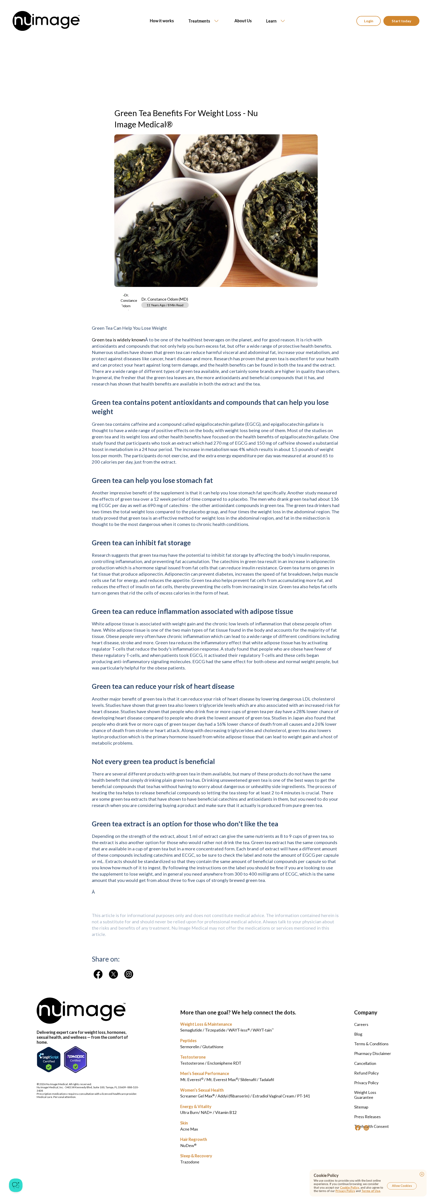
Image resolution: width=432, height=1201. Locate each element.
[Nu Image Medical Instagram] (366, 1127)
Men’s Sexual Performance (204, 1073)
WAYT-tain (263, 1029)
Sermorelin (189, 1046)
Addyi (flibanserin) (234, 1095)
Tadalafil (266, 1079)
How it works (162, 20)
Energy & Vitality (196, 1106)
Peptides (188, 1040)
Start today (401, 21)
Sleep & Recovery (196, 1155)
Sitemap (361, 1106)
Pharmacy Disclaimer (372, 1053)
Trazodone (189, 1161)
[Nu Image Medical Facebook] (357, 1127)
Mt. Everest (191, 1079)
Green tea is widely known (118, 339)
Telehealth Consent (371, 1126)
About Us (243, 20)
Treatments (199, 20)
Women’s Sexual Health (202, 1090)
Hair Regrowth (193, 1139)
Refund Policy (366, 1072)
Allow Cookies (402, 1185)
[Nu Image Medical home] (46, 21)
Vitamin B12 (225, 1112)
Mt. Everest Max (222, 1079)
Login (368, 21)
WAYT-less (239, 1029)
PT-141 (303, 1095)
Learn (271, 20)
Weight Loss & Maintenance (206, 1024)
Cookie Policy (349, 1187)
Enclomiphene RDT (224, 1063)
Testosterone (193, 1057)
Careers (361, 1024)
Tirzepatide (215, 1029)
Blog (358, 1034)
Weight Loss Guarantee (365, 1095)
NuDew (188, 1145)
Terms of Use (370, 1191)
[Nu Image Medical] (98, 974)
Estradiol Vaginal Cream (273, 1095)
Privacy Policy (366, 1082)
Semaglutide (191, 1029)
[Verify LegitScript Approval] (49, 1059)
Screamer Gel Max (197, 1095)
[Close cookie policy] (421, 1174)
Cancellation (365, 1063)
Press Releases (367, 1116)
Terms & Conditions (371, 1043)
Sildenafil (248, 1079)
